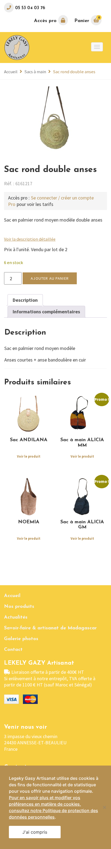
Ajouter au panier (50, 278)
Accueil (11, 72)
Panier (87, 19)
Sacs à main (35, 72)
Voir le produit (28, 456)
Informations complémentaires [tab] (46, 311)
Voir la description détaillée (30, 239)
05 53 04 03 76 (29, 8)
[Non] (104, 807)
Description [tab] (25, 300)
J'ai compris (34, 832)
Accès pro (46, 21)
